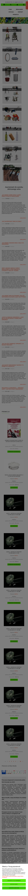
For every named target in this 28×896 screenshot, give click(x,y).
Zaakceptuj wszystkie (14, 887)
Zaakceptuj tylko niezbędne (14, 880)
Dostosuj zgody (14, 884)
